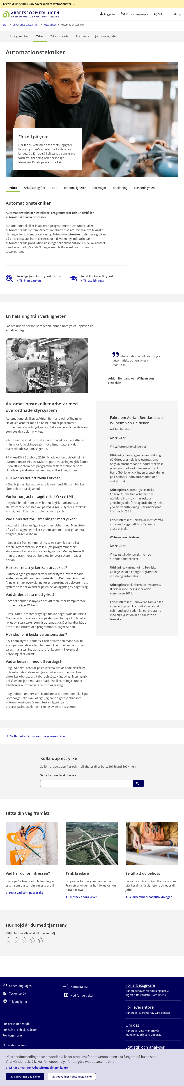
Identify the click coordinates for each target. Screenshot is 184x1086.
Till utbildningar (94, 281)
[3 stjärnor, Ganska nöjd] (24, 940)
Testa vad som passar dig (26, 893)
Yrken (40, 36)
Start (5, 24)
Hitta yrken (50, 24)
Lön (54, 188)
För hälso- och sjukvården (20, 1030)
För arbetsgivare (140, 985)
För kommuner (13, 1035)
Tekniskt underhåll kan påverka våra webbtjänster (37, 4)
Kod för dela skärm (83, 996)
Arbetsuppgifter (34, 188)
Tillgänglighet (18, 1002)
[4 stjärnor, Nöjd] (33, 940)
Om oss (132, 1025)
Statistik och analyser (145, 1047)
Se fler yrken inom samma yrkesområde (37, 736)
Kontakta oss (79, 987)
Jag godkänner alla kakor (25, 1076)
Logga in (109, 14)
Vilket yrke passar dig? (26, 24)
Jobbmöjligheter (106, 36)
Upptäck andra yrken (83, 897)
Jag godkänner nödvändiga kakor (72, 1076)
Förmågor (82, 36)
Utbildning (120, 188)
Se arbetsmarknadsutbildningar (150, 897)
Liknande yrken (144, 188)
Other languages (20, 986)
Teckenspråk (17, 994)
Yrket (13, 188)
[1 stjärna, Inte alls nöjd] (8, 940)
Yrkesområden (60, 36)
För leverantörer (140, 1007)
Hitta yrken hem (19, 36)
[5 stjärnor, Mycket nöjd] (41, 940)
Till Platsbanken (30, 281)
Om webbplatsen (14, 1045)
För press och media (16, 1024)
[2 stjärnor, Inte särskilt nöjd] (16, 940)
